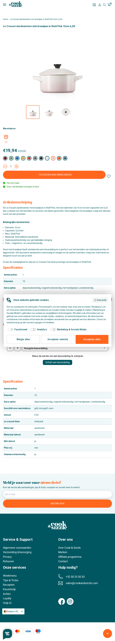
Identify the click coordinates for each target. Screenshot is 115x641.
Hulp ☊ (7, 602)
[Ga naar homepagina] (15, 4)
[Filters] (18, 348)
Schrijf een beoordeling (57, 362)
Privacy (7, 556)
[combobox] (13, 611)
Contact (63, 561)
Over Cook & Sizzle (69, 547)
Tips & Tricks (10, 580)
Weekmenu (10, 575)
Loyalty (7, 598)
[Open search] (10, 348)
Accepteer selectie (57, 339)
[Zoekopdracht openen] (104, 4)
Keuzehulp (9, 589)
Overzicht (101, 300)
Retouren (8, 561)
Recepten (9, 584)
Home (5, 19)
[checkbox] (17, 329)
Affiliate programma (69, 556)
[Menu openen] (48, 5)
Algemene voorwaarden (17, 547)
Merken (62, 552)
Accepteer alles (91, 339)
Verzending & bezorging (17, 552)
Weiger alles (23, 339)
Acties (7, 593)
